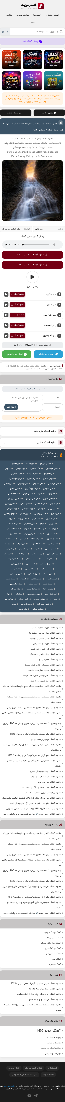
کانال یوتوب (13, 1068)
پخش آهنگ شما (30, 41)
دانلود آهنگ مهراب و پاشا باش (47, 643)
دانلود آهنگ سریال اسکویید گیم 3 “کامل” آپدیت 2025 (36, 983)
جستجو (5, 31)
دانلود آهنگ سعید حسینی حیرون (45, 638)
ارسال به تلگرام (46, 354)
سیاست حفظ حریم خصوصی (24, 1074)
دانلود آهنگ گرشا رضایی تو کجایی (45, 776)
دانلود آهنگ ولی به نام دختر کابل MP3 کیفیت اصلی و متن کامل (31, 798)
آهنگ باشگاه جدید (52, 932)
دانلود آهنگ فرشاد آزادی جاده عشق (45, 999)
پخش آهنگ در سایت (51, 1048)
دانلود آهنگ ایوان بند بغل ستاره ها (45, 633)
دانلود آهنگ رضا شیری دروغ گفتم (45, 681)
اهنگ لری (56, 959)
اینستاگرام (52, 1068)
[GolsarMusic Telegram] (36, 1095)
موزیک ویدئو (22, 15)
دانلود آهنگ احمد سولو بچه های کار (44, 988)
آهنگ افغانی (55, 964)
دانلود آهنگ (19, 294)
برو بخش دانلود (14, 112)
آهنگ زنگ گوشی (53, 948)
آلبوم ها (37, 15)
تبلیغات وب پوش (53, 1053)
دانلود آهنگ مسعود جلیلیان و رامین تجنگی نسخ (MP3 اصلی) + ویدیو (32, 1007)
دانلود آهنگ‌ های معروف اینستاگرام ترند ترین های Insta (35, 734)
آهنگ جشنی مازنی (52, 953)
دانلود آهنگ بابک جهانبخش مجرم (45, 771)
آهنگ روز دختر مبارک (51, 943)
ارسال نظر (11, 407)
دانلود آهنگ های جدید (45, 431)
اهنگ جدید (53, 15)
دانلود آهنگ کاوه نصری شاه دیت (46, 649)
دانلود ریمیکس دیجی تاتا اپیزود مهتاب (43, 792)
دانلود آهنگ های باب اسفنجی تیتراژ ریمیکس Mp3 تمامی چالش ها (31, 715)
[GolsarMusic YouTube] (29, 1095)
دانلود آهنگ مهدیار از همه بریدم (46, 739)
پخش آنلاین (48, 112)
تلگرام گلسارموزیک (33, 1068)
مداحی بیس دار (53, 937)
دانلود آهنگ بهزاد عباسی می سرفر (45, 654)
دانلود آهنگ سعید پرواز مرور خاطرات (44, 670)
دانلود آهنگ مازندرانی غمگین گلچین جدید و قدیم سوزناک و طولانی (34, 763)
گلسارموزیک (32, 6)
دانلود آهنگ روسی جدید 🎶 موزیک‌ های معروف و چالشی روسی (32, 814)
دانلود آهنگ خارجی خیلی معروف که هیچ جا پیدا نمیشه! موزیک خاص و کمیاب (32, 689)
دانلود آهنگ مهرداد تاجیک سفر (46, 627)
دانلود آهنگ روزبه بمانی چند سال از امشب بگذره (39, 994)
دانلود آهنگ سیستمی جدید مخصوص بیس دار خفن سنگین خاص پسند (34, 699)
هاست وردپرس (54, 1042)
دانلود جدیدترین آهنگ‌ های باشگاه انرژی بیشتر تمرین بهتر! (34, 707)
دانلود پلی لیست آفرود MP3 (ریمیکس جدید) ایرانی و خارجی (33, 808)
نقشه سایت (48, 1074)
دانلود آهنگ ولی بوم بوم (49, 782)
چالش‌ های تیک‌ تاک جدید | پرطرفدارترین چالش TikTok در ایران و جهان (32, 726)
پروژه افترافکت (54, 1037)
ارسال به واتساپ (15, 354)
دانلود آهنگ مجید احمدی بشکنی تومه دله (42, 787)
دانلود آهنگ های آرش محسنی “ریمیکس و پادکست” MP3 (34, 755)
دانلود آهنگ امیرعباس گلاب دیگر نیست (43, 665)
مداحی (9, 15)
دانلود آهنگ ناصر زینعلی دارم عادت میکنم (42, 675)
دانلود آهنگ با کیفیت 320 (30, 254)
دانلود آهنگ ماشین (46, 442)
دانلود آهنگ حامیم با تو (50, 659)
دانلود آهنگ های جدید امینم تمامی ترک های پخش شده (35, 803)
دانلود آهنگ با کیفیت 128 (30, 264)
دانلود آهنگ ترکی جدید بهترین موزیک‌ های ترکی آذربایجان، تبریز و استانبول (32, 747)
